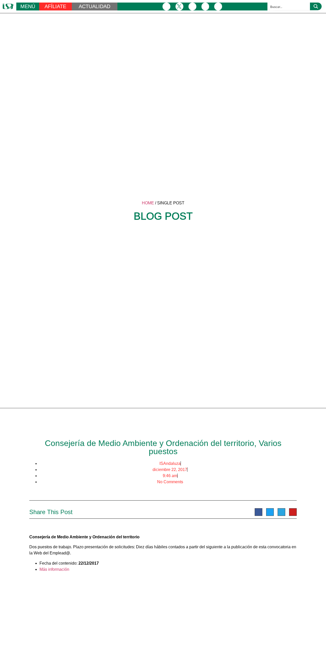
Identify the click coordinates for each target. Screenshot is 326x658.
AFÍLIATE (55, 6)
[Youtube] (218, 6)
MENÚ (27, 6)
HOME (148, 203)
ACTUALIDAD (94, 6)
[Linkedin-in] (205, 6)
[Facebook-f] (166, 6)
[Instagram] (192, 6)
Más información (54, 569)
